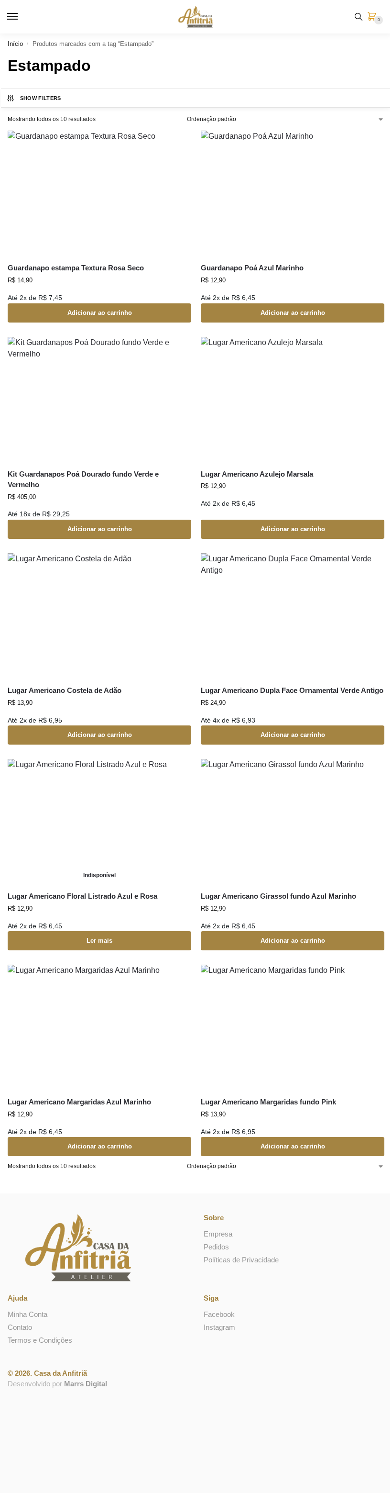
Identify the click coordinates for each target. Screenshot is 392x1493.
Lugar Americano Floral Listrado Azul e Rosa (82, 896)
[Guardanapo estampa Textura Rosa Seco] (99, 193)
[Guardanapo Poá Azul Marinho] (292, 193)
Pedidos (216, 1247)
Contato (20, 1327)
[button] (374, 17)
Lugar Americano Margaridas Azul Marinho (79, 1102)
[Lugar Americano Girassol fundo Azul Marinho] (292, 821)
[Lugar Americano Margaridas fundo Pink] (292, 1027)
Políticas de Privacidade (241, 1260)
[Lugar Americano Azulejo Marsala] (292, 399)
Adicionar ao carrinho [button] (99, 312)
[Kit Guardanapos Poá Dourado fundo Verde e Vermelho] (99, 399)
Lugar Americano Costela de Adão (64, 690)
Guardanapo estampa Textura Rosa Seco (76, 268)
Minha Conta (27, 1314)
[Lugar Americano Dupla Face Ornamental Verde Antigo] (292, 615)
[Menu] (21, 17)
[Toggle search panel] (358, 16)
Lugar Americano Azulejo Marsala (257, 474)
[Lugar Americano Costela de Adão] (99, 615)
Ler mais (99, 940)
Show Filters (40, 98)
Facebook (219, 1314)
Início (15, 43)
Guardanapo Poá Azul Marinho (252, 268)
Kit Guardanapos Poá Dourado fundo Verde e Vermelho (83, 479)
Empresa (218, 1234)
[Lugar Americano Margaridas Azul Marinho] (99, 1027)
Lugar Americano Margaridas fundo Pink (268, 1102)
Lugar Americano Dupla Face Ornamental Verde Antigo (292, 690)
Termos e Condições (40, 1340)
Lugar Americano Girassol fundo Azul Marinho (278, 896)
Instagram (219, 1327)
